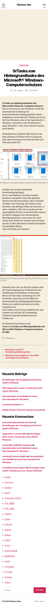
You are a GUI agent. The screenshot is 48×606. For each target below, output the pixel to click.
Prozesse (24, 65)
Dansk (7, 519)
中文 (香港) (9, 503)
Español (7, 487)
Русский (8, 572)
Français (8, 524)
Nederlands (9, 556)
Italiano (7, 535)
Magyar (7, 530)
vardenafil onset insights (14, 456)
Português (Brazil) (12, 498)
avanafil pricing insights (13, 467)
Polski (7, 561)
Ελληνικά (8, 482)
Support (20, 90)
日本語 (7, 540)
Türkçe (7, 582)
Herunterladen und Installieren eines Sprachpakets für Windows (22, 459)
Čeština (7, 514)
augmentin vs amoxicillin (14, 434)
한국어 (7, 545)
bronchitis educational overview (17, 422)
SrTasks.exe (10, 338)
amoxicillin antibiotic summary (17, 445)
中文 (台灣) (9, 509)
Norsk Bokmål (10, 551)
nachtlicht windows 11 (12, 404)
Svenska (8, 577)
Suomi (7, 493)
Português (9, 566)
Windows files (24, 5)
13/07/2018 (32, 90)
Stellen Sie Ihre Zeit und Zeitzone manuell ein (23, 410)
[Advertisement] (24, 35)
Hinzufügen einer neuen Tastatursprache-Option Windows (21, 437)
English (7, 477)
